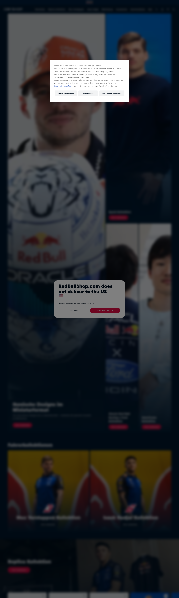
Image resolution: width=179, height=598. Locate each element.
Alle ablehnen (88, 93)
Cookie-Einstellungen (66, 93)
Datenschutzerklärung (63, 86)
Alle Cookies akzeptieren (112, 93)
